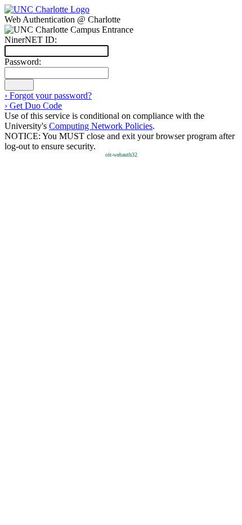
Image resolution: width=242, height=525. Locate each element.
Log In (19, 85)
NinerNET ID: (31, 40)
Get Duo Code (33, 105)
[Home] (47, 9)
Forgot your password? (48, 95)
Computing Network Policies (101, 126)
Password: (23, 61)
